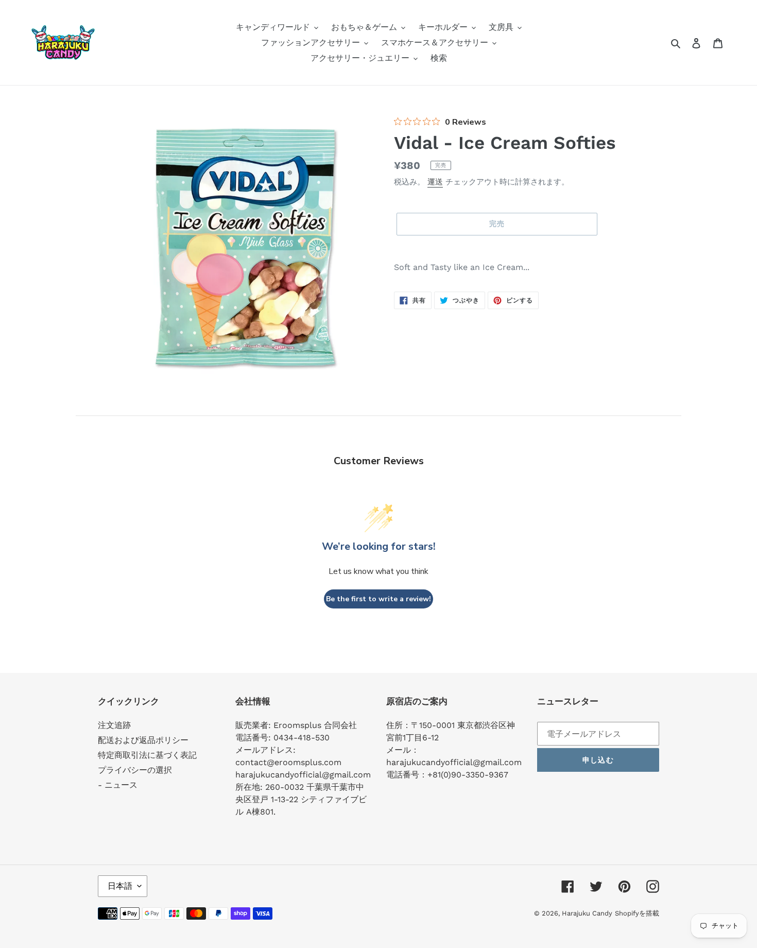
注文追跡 (114, 725)
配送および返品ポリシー (143, 740)
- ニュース (117, 785)
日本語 (120, 886)
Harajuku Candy (587, 913)
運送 (435, 182)
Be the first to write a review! (378, 599)
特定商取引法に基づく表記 (147, 755)
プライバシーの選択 (135, 770)
